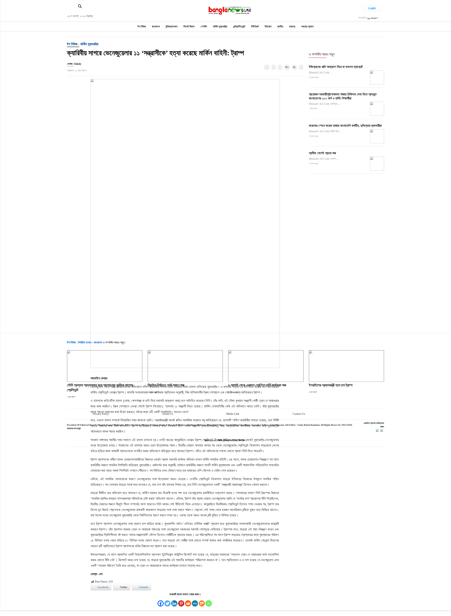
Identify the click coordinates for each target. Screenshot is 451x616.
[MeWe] (195, 601)
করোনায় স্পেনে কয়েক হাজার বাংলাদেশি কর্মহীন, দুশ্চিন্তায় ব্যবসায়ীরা (345, 125)
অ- (294, 67)
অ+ (287, 67)
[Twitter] (167, 601)
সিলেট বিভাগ (188, 26)
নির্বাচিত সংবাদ (84, 342)
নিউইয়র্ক (255, 26)
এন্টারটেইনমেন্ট (239, 26)
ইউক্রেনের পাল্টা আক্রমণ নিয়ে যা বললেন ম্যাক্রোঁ (336, 67)
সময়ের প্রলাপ (307, 26)
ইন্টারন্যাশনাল (171, 26)
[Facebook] (160, 601)
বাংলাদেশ (156, 26)
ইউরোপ (268, 26)
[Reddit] (188, 601)
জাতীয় (280, 26)
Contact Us (299, 413)
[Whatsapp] (209, 601)
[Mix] (202, 601)
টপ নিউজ (142, 26)
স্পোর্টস (203, 26)
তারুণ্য (292, 26)
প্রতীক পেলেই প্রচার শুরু (322, 153)
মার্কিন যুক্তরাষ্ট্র (220, 26)
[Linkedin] (174, 601)
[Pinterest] (181, 601)
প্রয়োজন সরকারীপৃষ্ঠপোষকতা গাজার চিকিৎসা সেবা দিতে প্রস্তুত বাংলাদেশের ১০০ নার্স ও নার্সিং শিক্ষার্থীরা (342, 96)
